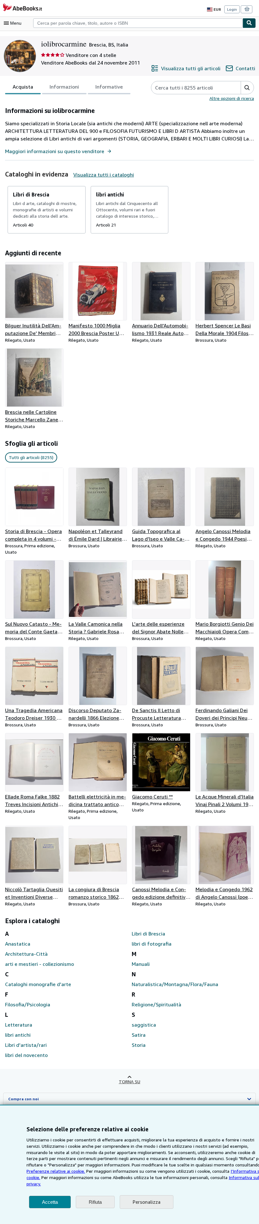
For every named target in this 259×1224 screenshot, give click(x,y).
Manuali (141, 964)
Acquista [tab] (23, 87)
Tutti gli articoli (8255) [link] (31, 457)
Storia (139, 1045)
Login (232, 9)
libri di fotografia (152, 944)
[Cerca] (249, 23)
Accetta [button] (50, 1202)
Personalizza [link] (146, 1202)
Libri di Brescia (148, 933)
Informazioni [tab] (64, 87)
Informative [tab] (109, 87)
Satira (139, 1035)
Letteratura (18, 1025)
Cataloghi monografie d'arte (38, 984)
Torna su (129, 1081)
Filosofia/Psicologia (27, 1004)
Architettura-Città (26, 954)
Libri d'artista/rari (26, 1045)
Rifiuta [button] (95, 1202)
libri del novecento (26, 1055)
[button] (247, 87)
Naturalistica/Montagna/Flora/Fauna (175, 984)
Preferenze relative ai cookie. (56, 1171)
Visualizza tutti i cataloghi (103, 174)
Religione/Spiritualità (156, 1004)
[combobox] (138, 23)
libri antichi (18, 1035)
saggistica (144, 1025)
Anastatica (17, 944)
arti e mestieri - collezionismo (39, 964)
